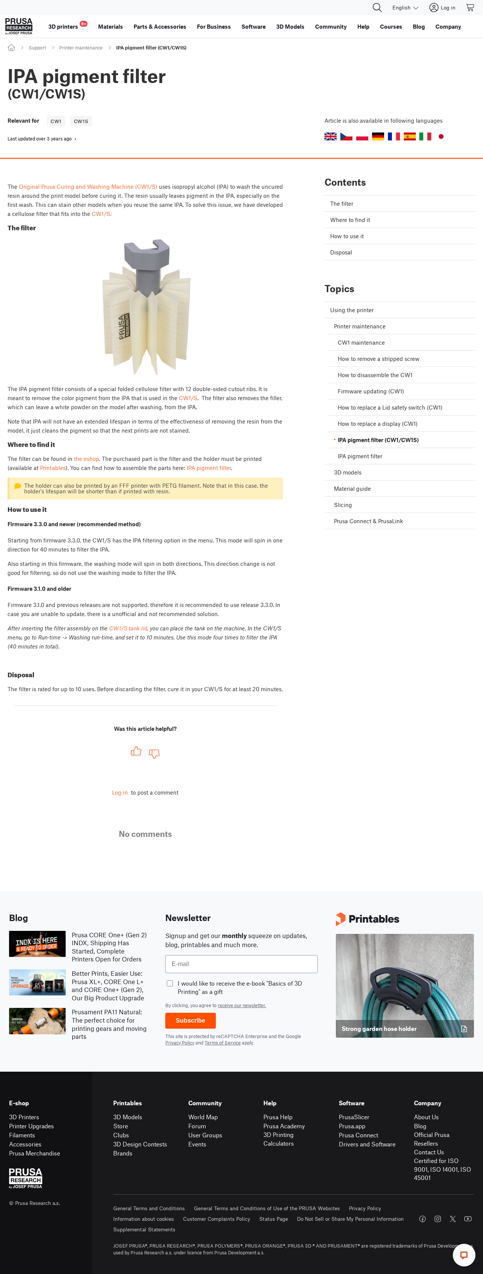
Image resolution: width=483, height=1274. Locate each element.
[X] (453, 1219)
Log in (120, 792)
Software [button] (254, 26)
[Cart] (470, 7)
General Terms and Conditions (149, 1208)
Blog (420, 1125)
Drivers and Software (367, 1144)
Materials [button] (110, 26)
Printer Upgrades (31, 1125)
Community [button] (331, 26)
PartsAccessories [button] (160, 26)
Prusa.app (352, 1125)
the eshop (86, 458)
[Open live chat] (464, 1255)
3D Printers (24, 1116)
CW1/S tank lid (128, 628)
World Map (203, 1116)
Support (37, 48)
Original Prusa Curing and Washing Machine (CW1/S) (88, 186)
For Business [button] (214, 26)
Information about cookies (143, 1218)
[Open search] (377, 7)
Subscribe (190, 1020)
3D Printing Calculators (278, 1139)
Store (120, 1125)
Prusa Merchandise (34, 1153)
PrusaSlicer (354, 1116)
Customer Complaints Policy (216, 1218)
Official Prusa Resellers (431, 1139)
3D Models (127, 1116)
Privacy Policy (179, 1043)
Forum (197, 1125)
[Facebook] (423, 1219)
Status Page (273, 1218)
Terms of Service (223, 1043)
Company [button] (448, 26)
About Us (426, 1116)
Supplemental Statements (144, 1229)
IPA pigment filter (209, 467)
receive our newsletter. (242, 1005)
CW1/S (101, 213)
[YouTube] (468, 1219)
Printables (53, 467)
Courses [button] (391, 26)
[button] (331, 136)
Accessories (25, 1144)
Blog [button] (419, 26)
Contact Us (429, 1151)
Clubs (121, 1134)
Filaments (22, 1134)
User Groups (205, 1134)
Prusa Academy (284, 1125)
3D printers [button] (67, 25)
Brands (122, 1153)
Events (197, 1144)
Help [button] (363, 26)
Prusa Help (277, 1116)
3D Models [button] (290, 26)
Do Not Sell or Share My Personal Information (350, 1218)
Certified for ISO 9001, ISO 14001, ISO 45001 (442, 1169)
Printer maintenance (81, 48)
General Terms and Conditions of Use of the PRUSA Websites (267, 1208)
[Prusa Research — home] (19, 26)
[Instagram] (438, 1219)
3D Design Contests (140, 1144)
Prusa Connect (358, 1134)
